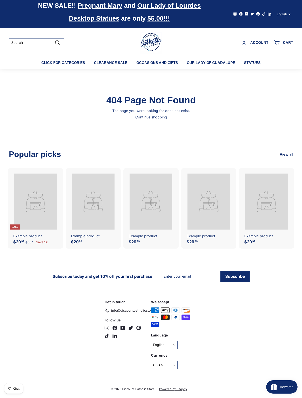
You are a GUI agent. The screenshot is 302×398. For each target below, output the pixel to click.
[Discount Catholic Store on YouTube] (122, 328)
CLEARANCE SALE (111, 63)
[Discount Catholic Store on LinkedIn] (115, 336)
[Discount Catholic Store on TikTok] (107, 336)
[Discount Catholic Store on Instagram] (107, 328)
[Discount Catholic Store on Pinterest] (138, 328)
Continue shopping (151, 117)
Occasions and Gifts (157, 63)
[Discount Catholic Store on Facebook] (115, 328)
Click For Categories (63, 63)
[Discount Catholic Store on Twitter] (130, 328)
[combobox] (36, 42)
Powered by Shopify (173, 389)
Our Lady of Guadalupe (211, 63)
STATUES (252, 63)
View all (286, 154)
